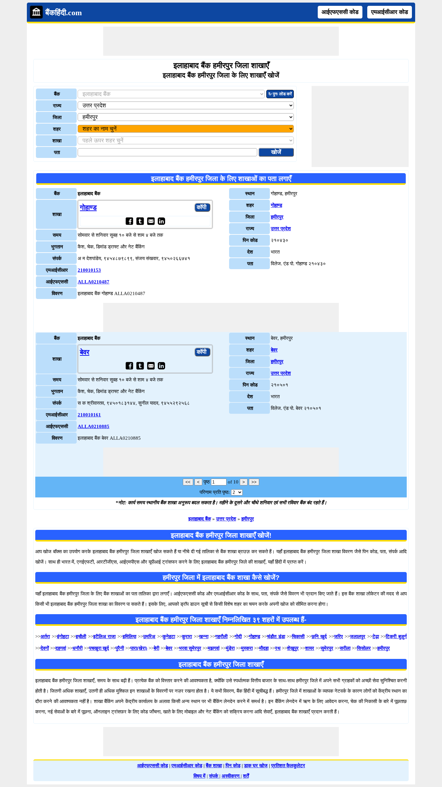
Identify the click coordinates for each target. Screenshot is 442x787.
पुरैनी (120, 648)
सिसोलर (364, 648)
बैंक (57, 94)
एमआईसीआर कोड (389, 12)
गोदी (238, 636)
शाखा (56, 140)
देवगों (44, 648)
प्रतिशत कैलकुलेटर (288, 765)
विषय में (199, 776)
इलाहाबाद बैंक (199, 518)
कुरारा (187, 636)
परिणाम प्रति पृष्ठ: (215, 492)
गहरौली (221, 636)
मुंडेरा (230, 648)
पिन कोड (233, 765)
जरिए (338, 636)
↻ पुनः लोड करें (280, 93)
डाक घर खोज (256, 765)
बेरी (156, 648)
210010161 (89, 414)
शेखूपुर (293, 648)
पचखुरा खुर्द (99, 648)
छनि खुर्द (319, 636)
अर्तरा (45, 636)
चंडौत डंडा (276, 636)
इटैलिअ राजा (104, 636)
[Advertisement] (221, 41)
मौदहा (264, 648)
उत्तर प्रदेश (281, 228)
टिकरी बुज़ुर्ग (396, 636)
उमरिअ (149, 636)
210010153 (89, 270)
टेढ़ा (375, 636)
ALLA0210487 (93, 281)
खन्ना (203, 636)
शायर (309, 648)
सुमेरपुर (327, 648)
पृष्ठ (207, 481)
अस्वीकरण (231, 776)
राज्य (57, 105)
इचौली (81, 636)
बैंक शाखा (214, 765)
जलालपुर (357, 636)
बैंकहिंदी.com (63, 12)
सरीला (345, 648)
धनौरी (77, 648)
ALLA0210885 (93, 426)
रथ (278, 648)
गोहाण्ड (88, 207)
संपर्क (214, 776)
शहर (57, 129)
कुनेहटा (168, 636)
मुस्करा (247, 648)
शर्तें (246, 776)
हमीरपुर (277, 217)
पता (57, 152)
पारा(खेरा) (138, 648)
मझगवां (213, 648)
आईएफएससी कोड (340, 12)
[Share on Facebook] (129, 221)
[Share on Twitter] (140, 221)
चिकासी (298, 636)
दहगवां (60, 648)
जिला (57, 117)
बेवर (84, 352)
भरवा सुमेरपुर (190, 648)
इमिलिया (129, 636)
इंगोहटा (63, 636)
